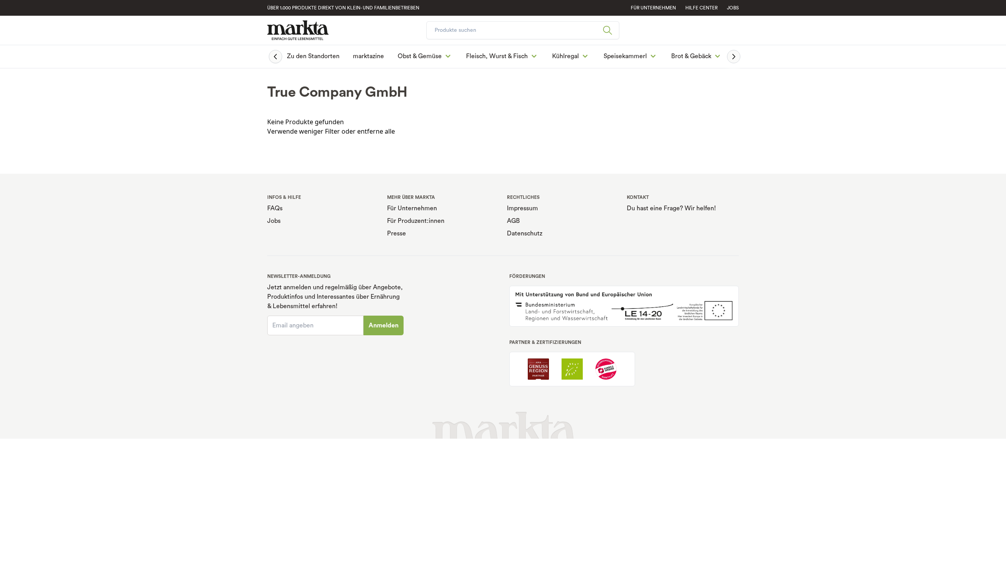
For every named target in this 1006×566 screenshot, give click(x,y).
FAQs (275, 208)
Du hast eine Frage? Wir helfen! (671, 208)
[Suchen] (610, 30)
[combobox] (522, 30)
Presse (396, 233)
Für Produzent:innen (415, 221)
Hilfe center (701, 8)
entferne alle (376, 131)
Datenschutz (524, 233)
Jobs (733, 8)
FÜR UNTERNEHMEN (653, 8)
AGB (513, 221)
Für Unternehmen (412, 208)
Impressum (522, 208)
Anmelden (383, 325)
